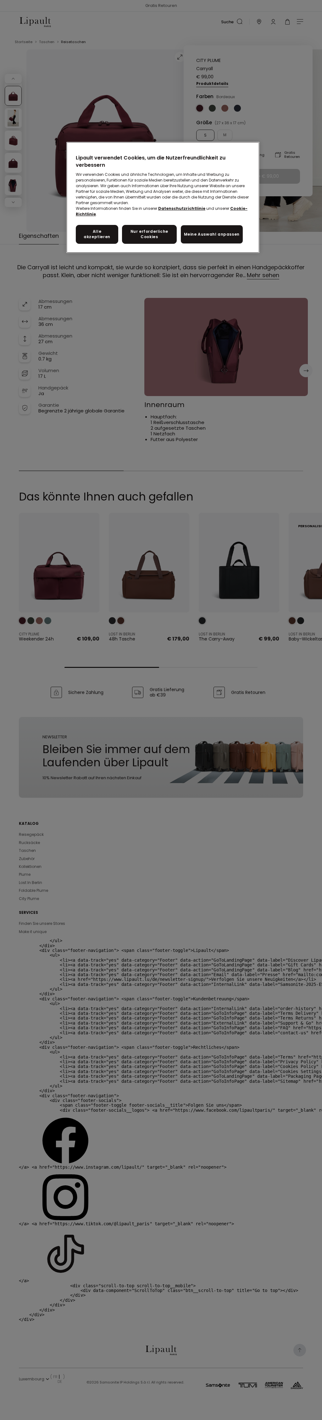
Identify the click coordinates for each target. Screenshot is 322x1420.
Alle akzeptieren (97, 234)
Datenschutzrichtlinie (181, 208)
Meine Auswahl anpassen (212, 234)
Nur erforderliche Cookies (149, 234)
